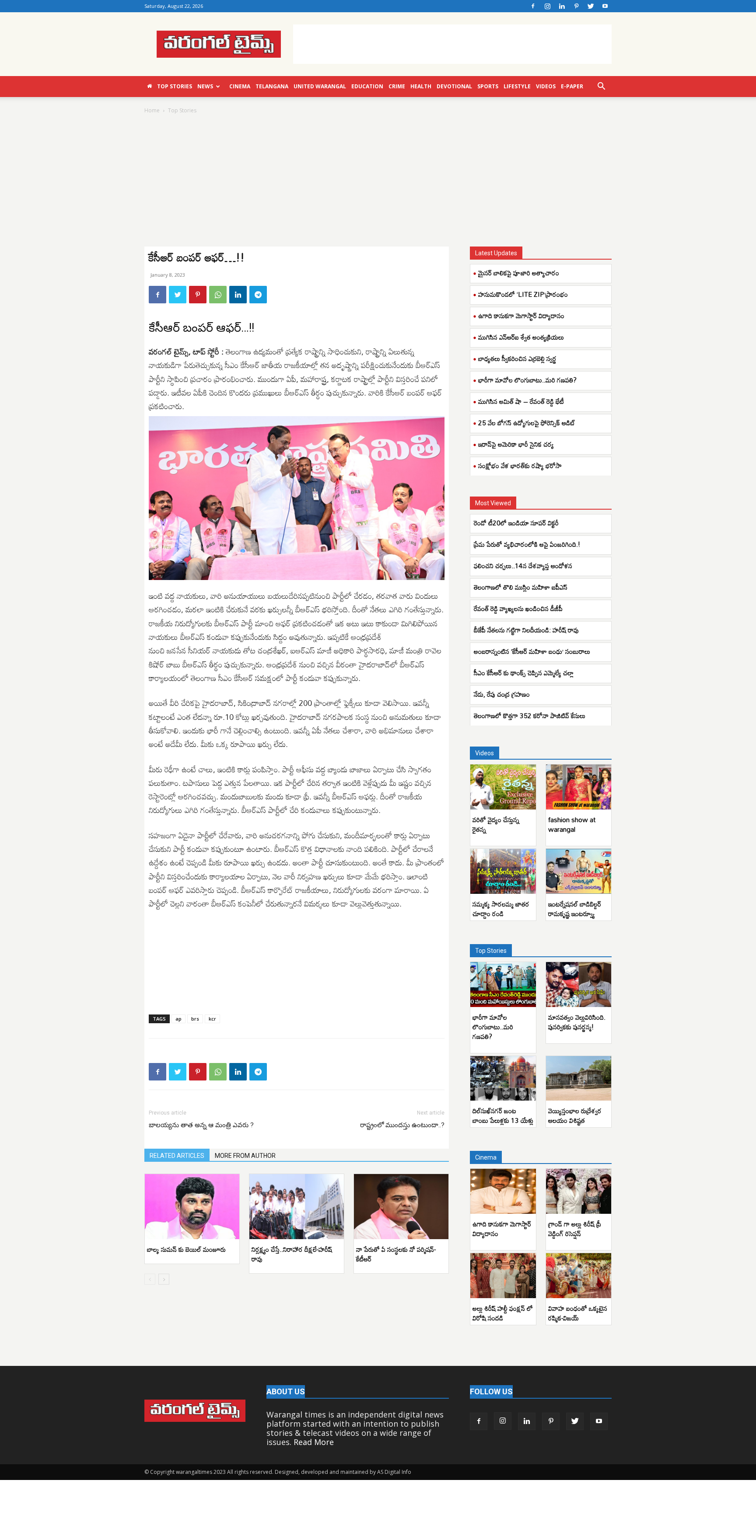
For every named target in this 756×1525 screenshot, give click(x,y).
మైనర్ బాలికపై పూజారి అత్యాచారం (518, 272)
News (205, 86)
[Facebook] (532, 6)
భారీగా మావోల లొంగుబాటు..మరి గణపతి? (527, 379)
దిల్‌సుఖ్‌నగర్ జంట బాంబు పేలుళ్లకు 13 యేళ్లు (502, 1115)
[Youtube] (605, 6)
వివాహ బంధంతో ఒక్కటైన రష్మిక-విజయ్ (577, 1313)
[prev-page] (149, 1279)
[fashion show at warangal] (579, 786)
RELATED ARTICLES (177, 1155)
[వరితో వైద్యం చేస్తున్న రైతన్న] (503, 786)
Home (152, 110)
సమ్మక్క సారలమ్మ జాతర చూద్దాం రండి (500, 908)
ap (178, 1018)
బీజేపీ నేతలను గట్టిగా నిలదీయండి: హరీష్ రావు (526, 629)
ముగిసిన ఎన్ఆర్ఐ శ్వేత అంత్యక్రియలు (521, 337)
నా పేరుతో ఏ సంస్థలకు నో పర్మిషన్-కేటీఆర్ (396, 1254)
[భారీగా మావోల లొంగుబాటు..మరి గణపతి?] (503, 984)
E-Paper (572, 86)
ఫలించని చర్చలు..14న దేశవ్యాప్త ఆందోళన (523, 565)
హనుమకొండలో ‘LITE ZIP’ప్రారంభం (523, 294)
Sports (487, 86)
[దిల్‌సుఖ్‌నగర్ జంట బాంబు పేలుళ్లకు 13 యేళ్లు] (503, 1078)
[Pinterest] (576, 6)
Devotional (454, 86)
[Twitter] (590, 6)
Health (420, 86)
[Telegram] (258, 294)
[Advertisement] (452, 44)
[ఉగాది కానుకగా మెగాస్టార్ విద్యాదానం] (503, 1191)
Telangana (272, 86)
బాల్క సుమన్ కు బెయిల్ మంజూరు (186, 1249)
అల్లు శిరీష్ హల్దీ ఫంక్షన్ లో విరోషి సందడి (502, 1313)
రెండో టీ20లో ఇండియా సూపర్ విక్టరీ (516, 522)
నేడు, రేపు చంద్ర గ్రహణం (502, 694)
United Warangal (320, 86)
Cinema (239, 86)
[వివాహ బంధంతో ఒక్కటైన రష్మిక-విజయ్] (579, 1275)
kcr (212, 1018)
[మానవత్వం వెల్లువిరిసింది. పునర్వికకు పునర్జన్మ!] (579, 984)
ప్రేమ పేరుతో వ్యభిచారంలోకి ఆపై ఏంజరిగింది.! (527, 544)
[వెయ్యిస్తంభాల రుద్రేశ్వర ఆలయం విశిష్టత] (579, 1078)
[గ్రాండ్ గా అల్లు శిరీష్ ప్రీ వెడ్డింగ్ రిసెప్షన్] (579, 1191)
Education (367, 86)
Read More (314, 1442)
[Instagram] (547, 6)
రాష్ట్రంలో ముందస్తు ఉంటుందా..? (402, 1125)
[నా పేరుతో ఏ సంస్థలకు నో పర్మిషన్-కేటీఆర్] (401, 1206)
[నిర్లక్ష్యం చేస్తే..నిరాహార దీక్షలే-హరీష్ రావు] (296, 1206)
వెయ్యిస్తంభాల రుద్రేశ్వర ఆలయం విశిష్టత (575, 1115)
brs (195, 1018)
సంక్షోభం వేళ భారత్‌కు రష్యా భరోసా (520, 465)
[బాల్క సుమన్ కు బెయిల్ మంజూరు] (192, 1206)
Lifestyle (517, 86)
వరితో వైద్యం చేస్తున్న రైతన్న (495, 824)
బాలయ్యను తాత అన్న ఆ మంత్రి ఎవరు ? (201, 1125)
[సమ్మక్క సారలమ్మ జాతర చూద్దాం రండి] (503, 871)
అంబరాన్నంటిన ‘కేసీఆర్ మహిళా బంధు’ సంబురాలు (532, 651)
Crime (396, 86)
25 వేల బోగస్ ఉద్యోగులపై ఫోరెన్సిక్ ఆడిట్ (526, 422)
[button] (601, 86)
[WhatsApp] (218, 294)
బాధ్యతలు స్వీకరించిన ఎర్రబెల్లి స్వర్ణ (517, 358)
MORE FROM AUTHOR (245, 1155)
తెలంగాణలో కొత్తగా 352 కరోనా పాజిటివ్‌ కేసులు (529, 715)
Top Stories (174, 86)
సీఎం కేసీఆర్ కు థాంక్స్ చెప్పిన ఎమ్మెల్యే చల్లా (524, 672)
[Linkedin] (561, 6)
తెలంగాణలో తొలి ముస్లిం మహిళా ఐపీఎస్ (520, 587)
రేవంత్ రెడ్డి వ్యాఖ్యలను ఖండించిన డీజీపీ (518, 608)
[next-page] (163, 1279)
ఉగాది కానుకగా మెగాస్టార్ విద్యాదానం (521, 315)
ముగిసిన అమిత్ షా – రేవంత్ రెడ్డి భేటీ (521, 401)
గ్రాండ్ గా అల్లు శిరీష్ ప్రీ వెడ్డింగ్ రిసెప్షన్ (574, 1228)
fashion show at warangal (571, 824)
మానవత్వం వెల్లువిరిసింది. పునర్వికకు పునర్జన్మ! (577, 1022)
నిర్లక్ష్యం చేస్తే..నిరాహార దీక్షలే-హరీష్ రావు (292, 1254)
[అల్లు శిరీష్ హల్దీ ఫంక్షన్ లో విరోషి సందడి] (503, 1275)
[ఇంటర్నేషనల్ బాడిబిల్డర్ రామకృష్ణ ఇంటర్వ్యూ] (579, 871)
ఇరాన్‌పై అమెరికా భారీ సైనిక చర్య (516, 444)
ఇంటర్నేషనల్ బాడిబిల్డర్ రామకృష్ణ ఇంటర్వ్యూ (574, 908)
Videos (546, 86)
